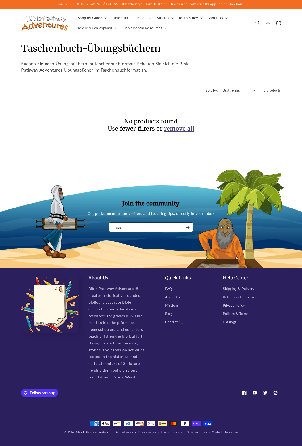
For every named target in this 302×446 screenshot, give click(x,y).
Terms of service (172, 431)
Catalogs (229, 322)
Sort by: (212, 90)
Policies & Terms (236, 314)
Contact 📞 (174, 322)
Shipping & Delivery (238, 289)
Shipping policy (197, 431)
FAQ (168, 289)
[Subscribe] (188, 227)
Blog (168, 314)
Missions (172, 305)
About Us (172, 297)
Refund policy (124, 431)
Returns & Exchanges (239, 297)
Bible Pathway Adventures (93, 432)
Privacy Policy (234, 305)
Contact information (225, 431)
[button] (92, 18)
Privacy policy (147, 431)
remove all (179, 128)
